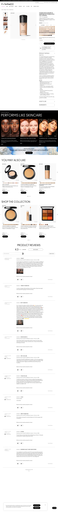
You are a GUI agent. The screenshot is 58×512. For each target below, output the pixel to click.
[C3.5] (49, 28)
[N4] (47, 33)
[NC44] (52, 29)
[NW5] (41, 26)
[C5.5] (49, 29)
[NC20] (54, 26)
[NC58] (47, 35)
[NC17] (51, 33)
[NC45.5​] (28, 183)
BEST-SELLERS (11, 6)
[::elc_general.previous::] (2, 224)
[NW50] (44, 35)
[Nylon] (5, 183)
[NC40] (42, 29)
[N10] (39, 33)
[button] (19, 271)
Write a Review (35, 249)
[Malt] (7, 183)
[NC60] (48, 32)
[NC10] (39, 26)
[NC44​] (25, 183)
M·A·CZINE (27, 6)
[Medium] (42, 224)
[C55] (47, 32)
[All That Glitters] (13, 183)
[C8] (42, 35)
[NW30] (39, 31)
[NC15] (47, 26)
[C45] (41, 35)
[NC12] (44, 26)
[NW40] (44, 31)
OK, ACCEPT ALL (36, 505)
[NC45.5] (51, 31)
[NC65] (48, 35)
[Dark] (39, 224)
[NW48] (44, 32)
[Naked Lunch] (17, 183)
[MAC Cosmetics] (7, 4)
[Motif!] (16, 183)
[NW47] (42, 32)
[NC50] (39, 32)
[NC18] (51, 26)
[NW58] (54, 32)
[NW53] (45, 32)
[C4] (54, 33)
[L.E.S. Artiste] (8, 183)
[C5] (48, 29)
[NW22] (42, 28)
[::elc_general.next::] (18, 224)
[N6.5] (52, 28)
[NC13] (48, 33)
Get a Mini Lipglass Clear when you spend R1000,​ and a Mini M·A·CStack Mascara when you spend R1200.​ (17, 0)
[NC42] (45, 29)
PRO (31, 6)
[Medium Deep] (41, 224)
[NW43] (45, 31)
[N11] (42, 33)
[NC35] (54, 28)
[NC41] (44, 29)
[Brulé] (3, 183)
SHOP (2, 144)
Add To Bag (49, 43)
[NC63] (49, 32)
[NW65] (51, 35)
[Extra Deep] (47, 224)
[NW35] (42, 31)
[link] (29, 151)
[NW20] (41, 28)
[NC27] (44, 28)
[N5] (47, 28)
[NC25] (39, 28)
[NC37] (39, 29)
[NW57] (52, 32)
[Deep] (45, 224)
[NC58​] (36, 183)
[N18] (41, 33)
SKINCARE (20, 6)
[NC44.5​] (26, 183)
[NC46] (52, 31)
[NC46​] (29, 183)
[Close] (45, 505)
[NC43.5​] (23, 183)
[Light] (44, 224)
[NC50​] (33, 183)
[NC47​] (31, 183)
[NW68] (31, 224)
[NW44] (47, 31)
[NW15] (52, 26)
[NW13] (45, 26)
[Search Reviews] (23, 254)
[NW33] (41, 31)
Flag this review (50, 279)
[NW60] (49, 35)
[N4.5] (49, 33)
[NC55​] (34, 183)
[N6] (48, 28)
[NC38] (41, 29)
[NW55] (51, 32)
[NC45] (49, 31)
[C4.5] (47, 29)
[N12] (44, 33)
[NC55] (45, 35)
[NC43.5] (51, 29)
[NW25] (51, 28)
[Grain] (14, 183)
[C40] (39, 35)
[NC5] (45, 33)
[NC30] (45, 28)
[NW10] (42, 26)
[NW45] (48, 31)
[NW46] (41, 32)
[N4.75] (48, 26)
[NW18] (52, 33)
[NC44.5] (54, 29)
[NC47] (54, 31)
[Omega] (10, 183)
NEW (7, 6)
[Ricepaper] (11, 183)
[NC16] (49, 26)
